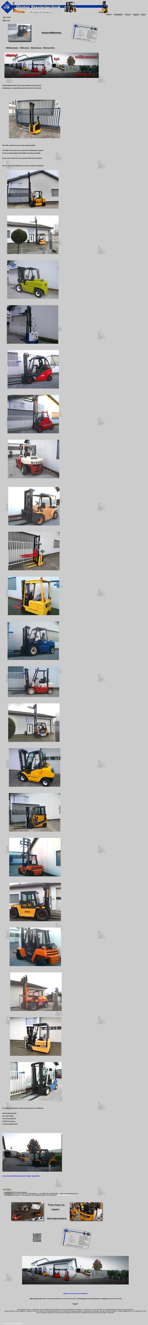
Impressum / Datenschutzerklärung (13, 1323)
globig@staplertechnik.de (64, 1195)
